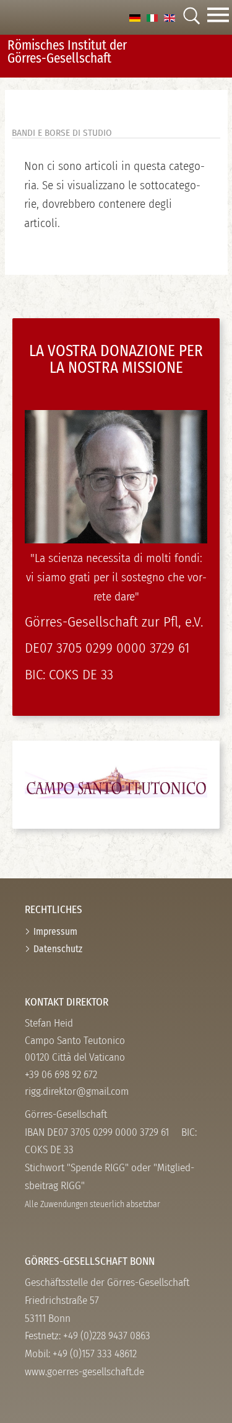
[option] (134, 17)
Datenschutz (57, 949)
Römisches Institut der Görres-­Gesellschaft (67, 51)
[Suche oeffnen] (191, 17)
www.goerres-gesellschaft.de (84, 1371)
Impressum (55, 931)
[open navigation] (218, 17)
